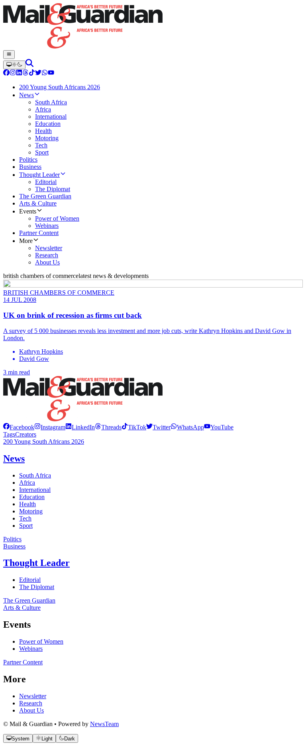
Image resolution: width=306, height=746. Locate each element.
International (35, 489)
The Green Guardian (29, 600)
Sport (26, 525)
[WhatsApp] (44, 73)
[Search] (29, 64)
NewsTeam (104, 724)
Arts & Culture (22, 607)
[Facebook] (6, 73)
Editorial (30, 579)
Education (32, 496)
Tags (9, 434)
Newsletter (32, 696)
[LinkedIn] (19, 73)
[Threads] (25, 73)
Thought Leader (36, 563)
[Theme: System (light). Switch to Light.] (14, 65)
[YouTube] (51, 73)
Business (14, 546)
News (14, 458)
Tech (25, 518)
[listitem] (18, 427)
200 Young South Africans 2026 (43, 441)
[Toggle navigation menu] (9, 54)
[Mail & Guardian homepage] (153, 26)
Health (27, 504)
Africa (27, 482)
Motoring (31, 511)
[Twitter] (38, 73)
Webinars (31, 648)
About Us (31, 710)
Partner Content (23, 662)
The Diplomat (36, 586)
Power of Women (41, 641)
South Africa (35, 475)
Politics (12, 539)
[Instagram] (13, 73)
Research (30, 703)
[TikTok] (32, 73)
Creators (25, 434)
